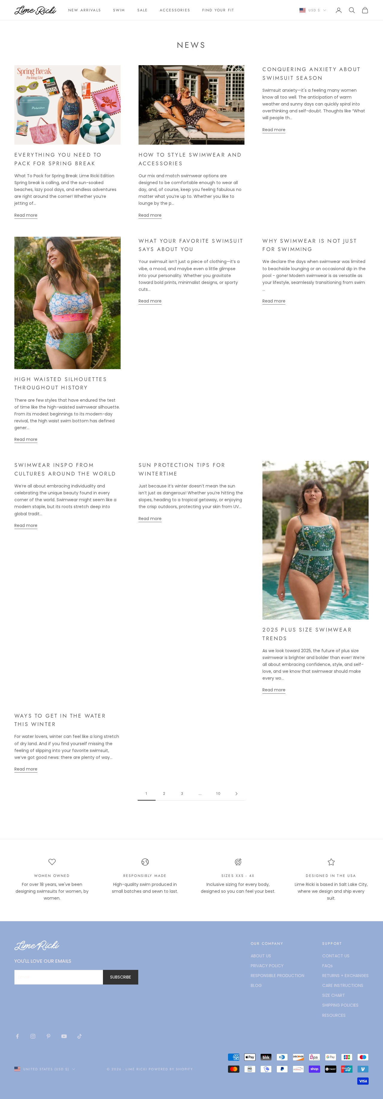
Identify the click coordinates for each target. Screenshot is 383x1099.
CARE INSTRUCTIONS (342, 985)
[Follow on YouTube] (64, 1036)
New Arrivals (84, 10)
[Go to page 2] (236, 793)
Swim (119, 10)
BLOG (256, 985)
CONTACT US (335, 956)
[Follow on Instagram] (33, 1036)
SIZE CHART (333, 995)
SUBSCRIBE (120, 977)
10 (218, 793)
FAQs (327, 966)
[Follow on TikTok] (80, 1036)
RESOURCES (334, 1015)
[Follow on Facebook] (17, 1036)
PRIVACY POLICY (267, 966)
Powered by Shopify (171, 1069)
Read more (25, 215)
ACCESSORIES (175, 10)
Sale (142, 10)
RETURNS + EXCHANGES (345, 976)
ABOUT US (261, 956)
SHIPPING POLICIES (340, 1005)
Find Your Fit (218, 10)
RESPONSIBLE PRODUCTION (277, 976)
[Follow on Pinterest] (48, 1036)
